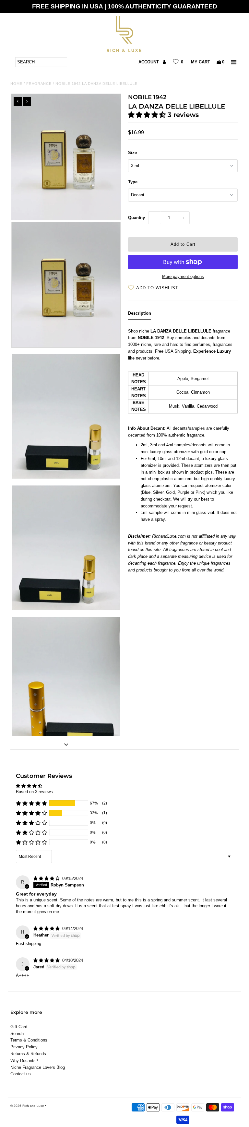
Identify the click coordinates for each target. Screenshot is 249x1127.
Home (16, 83)
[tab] (139, 315)
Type (132, 181)
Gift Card (18, 1026)
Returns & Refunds (28, 1053)
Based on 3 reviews (34, 791)
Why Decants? (24, 1060)
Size (132, 152)
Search (17, 1033)
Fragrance (39, 83)
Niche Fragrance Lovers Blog (37, 1067)
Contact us (20, 1073)
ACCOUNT (149, 61)
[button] (148, 115)
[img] (47, 878)
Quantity (136, 217)
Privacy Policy (24, 1046)
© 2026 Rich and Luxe (27, 1105)
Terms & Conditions (28, 1040)
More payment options (183, 276)
